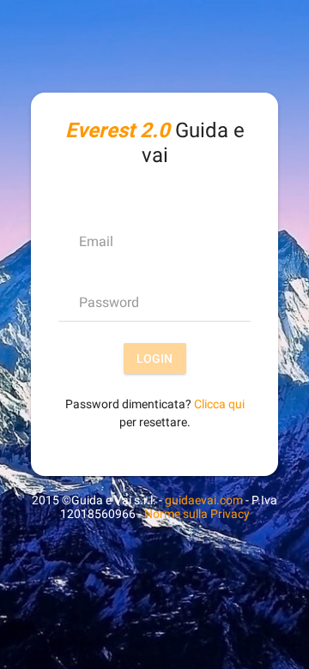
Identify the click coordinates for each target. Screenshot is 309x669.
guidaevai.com (204, 500)
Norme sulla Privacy (197, 514)
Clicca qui (219, 404)
